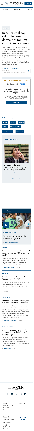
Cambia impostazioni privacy (7, 425)
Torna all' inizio (22, 417)
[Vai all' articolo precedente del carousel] (13, 177)
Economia (6, 28)
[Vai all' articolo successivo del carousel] (19, 177)
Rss (4, 409)
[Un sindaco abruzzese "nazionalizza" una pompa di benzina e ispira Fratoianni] (16, 153)
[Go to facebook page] (7, 393)
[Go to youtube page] (12, 393)
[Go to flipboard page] (25, 393)
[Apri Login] (6, 3)
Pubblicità (21, 402)
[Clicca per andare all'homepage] (16, 387)
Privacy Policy (7, 416)
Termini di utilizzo (8, 418)
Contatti (5, 402)
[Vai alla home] (16, 4)
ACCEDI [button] (23, 84)
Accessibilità (7, 421)
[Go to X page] (16, 393)
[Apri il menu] (2, 3)
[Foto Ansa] (16, 220)
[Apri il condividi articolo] (29, 71)
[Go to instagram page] (21, 393)
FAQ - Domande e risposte (8, 405)
